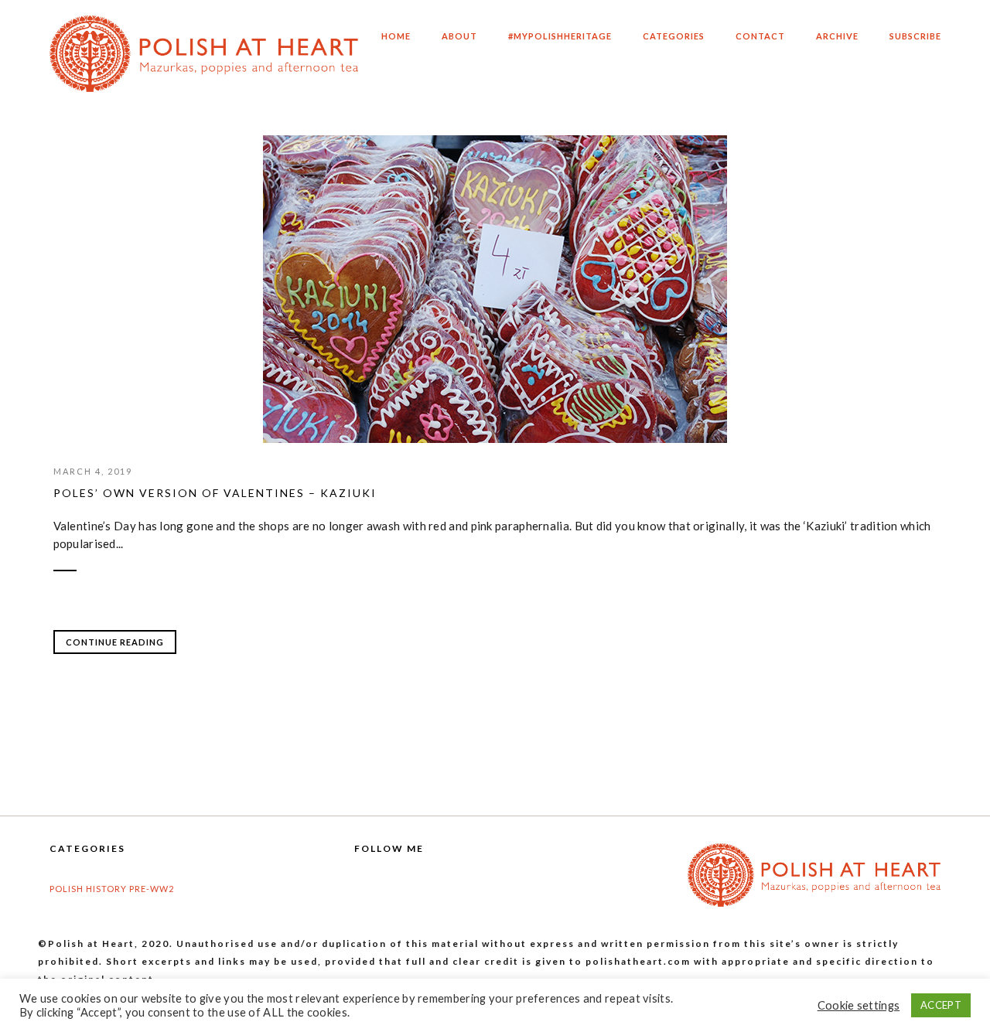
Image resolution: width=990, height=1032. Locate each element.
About (459, 41)
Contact (760, 41)
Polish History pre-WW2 (112, 889)
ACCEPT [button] (940, 1005)
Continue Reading (115, 642)
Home (396, 41)
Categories (674, 41)
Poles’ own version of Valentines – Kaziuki (215, 492)
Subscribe (915, 41)
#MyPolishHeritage (560, 41)
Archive (837, 41)
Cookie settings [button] (859, 1005)
